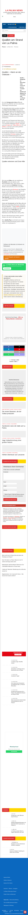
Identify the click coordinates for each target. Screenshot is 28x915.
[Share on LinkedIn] (8, 349)
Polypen (17, 123)
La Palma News (10, 46)
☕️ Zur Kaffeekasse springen (9, 69)
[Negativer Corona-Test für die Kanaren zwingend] (6, 845)
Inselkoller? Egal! (15, 676)
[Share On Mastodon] (19, 354)
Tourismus (16, 46)
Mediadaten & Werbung (8, 905)
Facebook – (6, 888)
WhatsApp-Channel (12, 891)
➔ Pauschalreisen (12, 27)
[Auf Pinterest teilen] (19, 349)
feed (10, 911)
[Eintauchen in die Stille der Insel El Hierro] (6, 816)
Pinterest (11, 888)
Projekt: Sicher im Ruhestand (9, 894)
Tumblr (21, 910)
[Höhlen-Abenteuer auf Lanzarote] (14, 451)
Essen (3, 409)
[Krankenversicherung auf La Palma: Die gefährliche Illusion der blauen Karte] (6, 693)
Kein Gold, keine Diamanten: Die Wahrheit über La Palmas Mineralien (18, 684)
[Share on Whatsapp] (8, 354)
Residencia (5, 517)
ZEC (10, 519)
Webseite (5, 490)
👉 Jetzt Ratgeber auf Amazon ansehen (12, 257)
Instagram (15, 888)
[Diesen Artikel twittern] (19, 347)
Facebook (4, 910)
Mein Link (20, 393)
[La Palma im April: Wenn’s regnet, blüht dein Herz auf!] (6, 832)
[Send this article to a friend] (8, 352)
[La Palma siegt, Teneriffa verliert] (6, 663)
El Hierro (4, 126)
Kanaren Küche (7, 877)
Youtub (11, 910)
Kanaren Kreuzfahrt (8, 838)
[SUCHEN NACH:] (14, 30)
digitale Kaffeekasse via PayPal (12, 294)
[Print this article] (19, 352)
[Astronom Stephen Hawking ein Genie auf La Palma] (5, 852)
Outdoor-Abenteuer (8, 880)
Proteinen (13, 134)
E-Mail (4, 486)
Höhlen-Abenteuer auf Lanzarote (13, 455)
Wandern (5, 810)
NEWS (4, 24)
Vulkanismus (14, 423)
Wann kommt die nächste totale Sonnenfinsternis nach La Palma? (18, 701)
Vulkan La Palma (17, 409)
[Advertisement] (14, 639)
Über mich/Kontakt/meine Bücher (10, 902)
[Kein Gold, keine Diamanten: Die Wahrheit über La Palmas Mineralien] (6, 684)
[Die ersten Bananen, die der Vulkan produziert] (14, 407)
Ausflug (4, 423)
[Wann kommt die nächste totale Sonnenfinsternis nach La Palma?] (6, 701)
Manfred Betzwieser (9, 64)
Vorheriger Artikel (15, 360)
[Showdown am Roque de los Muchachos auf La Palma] (6, 670)
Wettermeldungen (11, 517)
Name (4, 482)
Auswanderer (7, 254)
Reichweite (15, 189)
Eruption (8, 125)
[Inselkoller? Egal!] (6, 677)
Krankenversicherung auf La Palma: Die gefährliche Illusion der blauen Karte (18, 693)
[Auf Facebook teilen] (8, 347)
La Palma (11, 409)
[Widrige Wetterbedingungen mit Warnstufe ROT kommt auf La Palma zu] (6, 824)
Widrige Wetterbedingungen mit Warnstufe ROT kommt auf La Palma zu (18, 824)
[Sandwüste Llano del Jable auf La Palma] (14, 422)
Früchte (7, 409)
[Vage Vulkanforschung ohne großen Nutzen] (14, 436)
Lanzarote (8, 452)
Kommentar (5, 472)
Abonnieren (7, 268)
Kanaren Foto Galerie (8, 883)
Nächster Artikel (13, 361)
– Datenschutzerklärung (11, 899)
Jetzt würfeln (18, 654)
